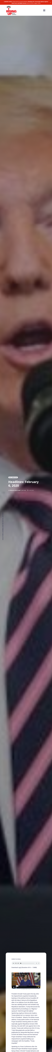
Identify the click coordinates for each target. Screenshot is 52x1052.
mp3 (19, 967)
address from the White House (28, 1002)
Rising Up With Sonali (15, 490)
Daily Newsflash (13, 477)
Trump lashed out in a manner (21, 1015)
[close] (50, 2)
